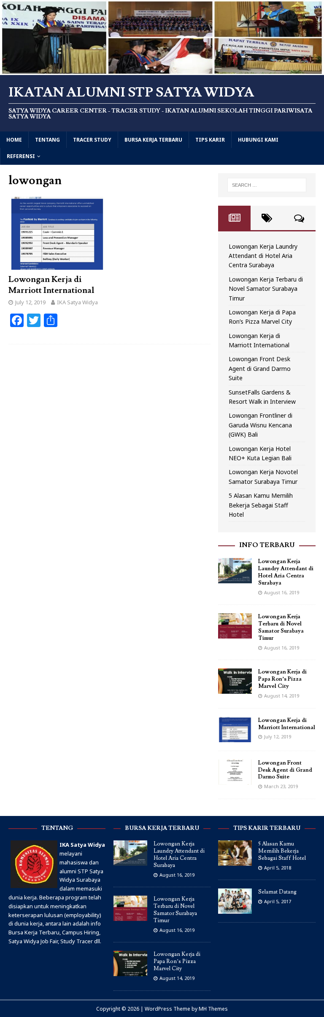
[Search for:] (266, 185)
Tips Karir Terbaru (266, 828)
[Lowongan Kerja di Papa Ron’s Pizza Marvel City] (235, 689)
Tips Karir (210, 139)
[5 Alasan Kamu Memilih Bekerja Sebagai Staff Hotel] (235, 861)
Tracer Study (92, 139)
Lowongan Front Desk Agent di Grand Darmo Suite (260, 368)
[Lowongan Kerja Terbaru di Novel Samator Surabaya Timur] (235, 634)
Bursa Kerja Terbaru (153, 139)
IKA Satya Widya (77, 302)
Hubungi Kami (258, 139)
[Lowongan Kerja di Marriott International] (57, 265)
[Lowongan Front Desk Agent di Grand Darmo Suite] (235, 779)
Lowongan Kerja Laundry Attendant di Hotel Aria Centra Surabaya (263, 255)
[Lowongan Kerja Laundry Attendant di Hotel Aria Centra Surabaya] (235, 578)
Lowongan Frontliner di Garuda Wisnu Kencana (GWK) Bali (260, 424)
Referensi (21, 156)
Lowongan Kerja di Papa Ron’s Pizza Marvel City (282, 679)
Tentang (47, 139)
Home (14, 139)
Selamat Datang (277, 891)
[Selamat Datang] (235, 909)
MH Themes (213, 1008)
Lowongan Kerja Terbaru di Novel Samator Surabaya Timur (266, 288)
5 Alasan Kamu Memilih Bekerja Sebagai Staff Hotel (261, 504)
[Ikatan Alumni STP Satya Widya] (162, 70)
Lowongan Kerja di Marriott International (51, 285)
